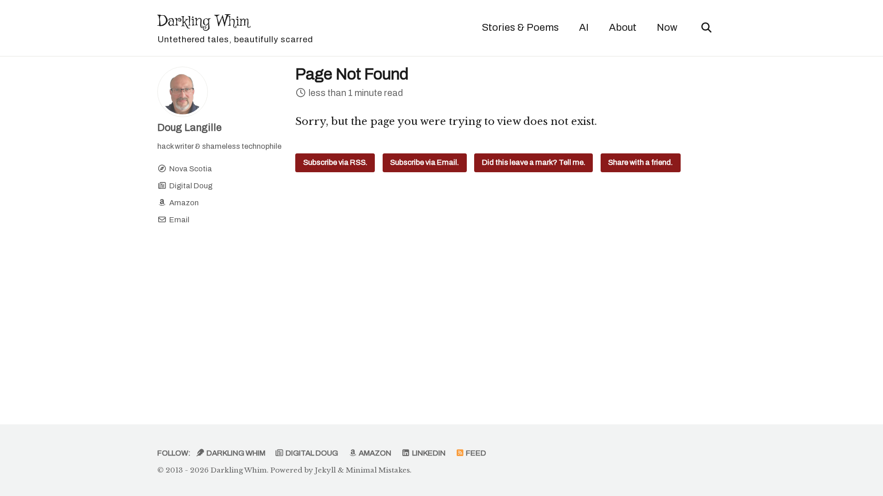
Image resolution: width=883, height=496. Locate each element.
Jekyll (325, 470)
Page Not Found (351, 74)
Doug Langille (189, 127)
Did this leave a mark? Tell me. (533, 162)
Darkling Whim (235, 27)
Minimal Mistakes (378, 470)
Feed (475, 453)
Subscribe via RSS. (335, 162)
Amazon (374, 453)
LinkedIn (428, 453)
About (622, 27)
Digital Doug (311, 453)
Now (667, 27)
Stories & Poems (520, 27)
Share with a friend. (640, 162)
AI (584, 27)
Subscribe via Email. (424, 162)
